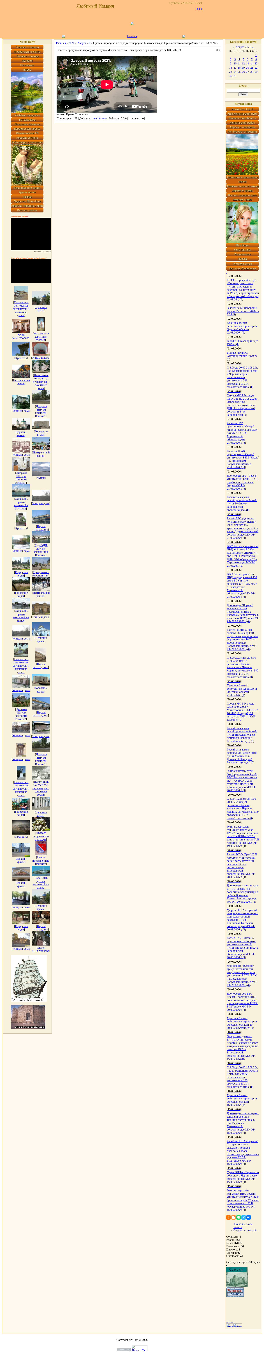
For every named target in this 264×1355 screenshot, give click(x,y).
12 (243, 63)
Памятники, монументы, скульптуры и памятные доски (21, 309)
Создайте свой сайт (245, 1230)
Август (81, 43)
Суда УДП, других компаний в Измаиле (21, 503)
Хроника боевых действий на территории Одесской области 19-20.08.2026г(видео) (242, 1023)
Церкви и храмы (41, 309)
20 (247, 67)
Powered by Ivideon (42, 251)
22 (256, 67)
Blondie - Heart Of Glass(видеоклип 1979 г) (242, 354)
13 (247, 63)
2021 (71, 43)
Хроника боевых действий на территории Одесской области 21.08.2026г (242, 690)
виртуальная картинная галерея (41, 336)
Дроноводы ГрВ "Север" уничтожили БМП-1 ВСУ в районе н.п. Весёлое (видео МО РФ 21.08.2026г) (242, 482)
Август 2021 (243, 46)
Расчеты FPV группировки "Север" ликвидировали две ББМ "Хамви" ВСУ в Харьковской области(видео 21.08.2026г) (242, 433)
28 (251, 71)
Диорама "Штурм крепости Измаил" (41, 411)
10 (235, 63)
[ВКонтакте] (248, 1217)
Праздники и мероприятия (40, 574)
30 (230, 75)
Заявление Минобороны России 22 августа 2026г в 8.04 (243, 311)
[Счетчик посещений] (235, 1296)
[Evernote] (238, 1217)
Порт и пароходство (40, 528)
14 (251, 63)
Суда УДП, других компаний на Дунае (21, 615)
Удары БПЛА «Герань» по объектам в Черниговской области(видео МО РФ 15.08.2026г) (243, 1177)
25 (239, 71)
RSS (199, 9)
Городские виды (41, 433)
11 (239, 63)
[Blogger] (233, 1217)
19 (243, 67)
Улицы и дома (40, 357)
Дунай (41, 477)
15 (256, 63)
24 (235, 71)
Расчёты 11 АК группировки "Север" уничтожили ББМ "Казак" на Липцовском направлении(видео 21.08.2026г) (243, 459)
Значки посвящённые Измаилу (40, 860)
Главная (132, 36)
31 (235, 75)
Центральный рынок (21, 382)
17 (235, 67)
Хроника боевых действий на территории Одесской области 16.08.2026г (242, 1100)
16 (230, 67)
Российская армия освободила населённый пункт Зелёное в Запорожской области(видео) (242, 503)
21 (251, 67)
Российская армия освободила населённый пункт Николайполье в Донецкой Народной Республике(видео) (242, 735)
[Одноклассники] (228, 1217)
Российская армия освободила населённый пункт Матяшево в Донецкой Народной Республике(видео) (242, 756)
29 (256, 71)
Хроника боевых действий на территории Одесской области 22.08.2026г (242, 327)
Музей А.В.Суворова (20, 336)
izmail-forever (99, 118)
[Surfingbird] (243, 1217)
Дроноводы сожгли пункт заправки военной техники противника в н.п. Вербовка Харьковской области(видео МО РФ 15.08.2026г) (243, 1123)
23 (230, 71)
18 (239, 67)
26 (243, 71)
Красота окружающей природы (41, 836)
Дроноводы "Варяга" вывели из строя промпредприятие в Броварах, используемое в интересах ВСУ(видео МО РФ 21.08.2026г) (243, 613)
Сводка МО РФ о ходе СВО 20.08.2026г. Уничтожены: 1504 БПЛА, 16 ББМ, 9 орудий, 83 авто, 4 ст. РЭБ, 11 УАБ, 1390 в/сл (243, 711)
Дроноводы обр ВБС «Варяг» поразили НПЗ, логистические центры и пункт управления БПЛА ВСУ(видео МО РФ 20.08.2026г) (242, 1001)
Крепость (21, 358)
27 (247, 71)
